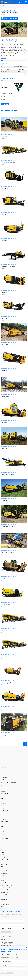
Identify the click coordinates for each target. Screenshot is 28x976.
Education (3, 882)
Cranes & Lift (4, 796)
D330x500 (4, 448)
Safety (2, 808)
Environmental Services (7, 885)
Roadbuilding (4, 793)
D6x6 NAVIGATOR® (6, 605)
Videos (3, 814)
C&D (2, 805)
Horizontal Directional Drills (8, 10)
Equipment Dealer (5, 887)
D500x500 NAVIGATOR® (7, 553)
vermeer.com (4, 101)
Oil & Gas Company (6, 899)
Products (3, 5)
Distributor (3, 880)
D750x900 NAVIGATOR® (7, 657)
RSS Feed (3, 762)
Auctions (3, 875)
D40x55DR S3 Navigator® (8, 527)
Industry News (4, 810)
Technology (4, 800)
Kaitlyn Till (3, 775)
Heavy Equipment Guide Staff (8, 782)
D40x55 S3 (4, 500)
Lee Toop (3, 779)
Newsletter (5, 756)
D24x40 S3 (4, 422)
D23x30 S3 (4, 370)
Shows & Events (5, 906)
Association (4, 873)
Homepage (4, 750)
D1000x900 (4, 136)
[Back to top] (25, 744)
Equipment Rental (5, 890)
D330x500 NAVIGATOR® (7, 474)
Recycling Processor (6, 901)
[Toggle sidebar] (2, 2)
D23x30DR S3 (5, 396)
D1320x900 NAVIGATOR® (8, 266)
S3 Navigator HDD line (7, 735)
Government (4, 894)
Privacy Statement (7, 765)
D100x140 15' (4, 188)
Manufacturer (4, 897)
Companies (4, 870)
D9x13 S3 (3, 709)
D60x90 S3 (4, 579)
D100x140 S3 (4, 214)
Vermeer (3, 14)
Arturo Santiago (5, 777)
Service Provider (5, 904)
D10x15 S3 (3, 240)
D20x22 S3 (4, 292)
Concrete (3, 803)
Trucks (2, 798)
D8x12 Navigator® (6, 683)
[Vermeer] (18, 87)
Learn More (4, 916)
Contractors (4, 878)
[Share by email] (3, 40)
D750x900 (4, 631)
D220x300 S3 (5, 344)
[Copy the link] (16, 40)
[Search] (26, 2)
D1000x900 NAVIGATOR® (8, 162)
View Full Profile (9, 18)
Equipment (4, 788)
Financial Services (5, 892)
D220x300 (4, 318)
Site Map (3, 767)
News (2, 785)
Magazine (4, 753)
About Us (4, 759)
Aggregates (4, 791)
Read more (5, 104)
